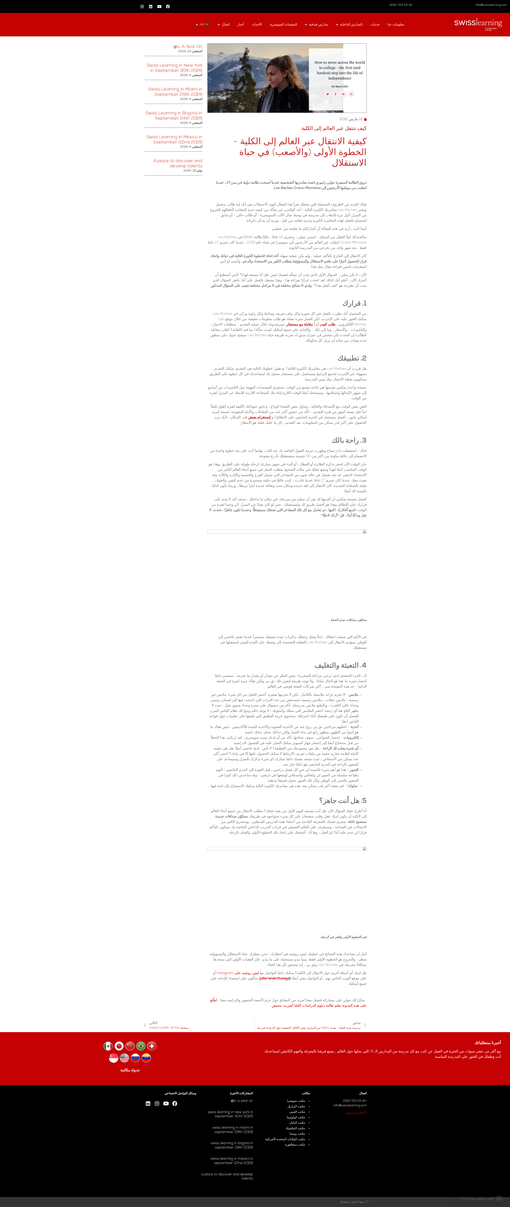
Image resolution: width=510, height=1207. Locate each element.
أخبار (240, 24)
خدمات (375, 24)
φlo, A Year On (188, 47)
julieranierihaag (274, 978)
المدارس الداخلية (351, 24)
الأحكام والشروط (356, 1113)
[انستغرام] (142, 6)
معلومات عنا (396, 24)
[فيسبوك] (168, 6)
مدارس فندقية (318, 24)
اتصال (226, 24)
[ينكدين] (151, 6)
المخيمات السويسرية (283, 24)
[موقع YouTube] (159, 6)
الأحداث (257, 24)
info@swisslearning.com (491, 5)
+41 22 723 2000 (401, 5)
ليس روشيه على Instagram (238, 973)
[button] (481, 1198)
